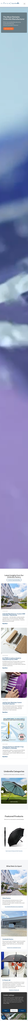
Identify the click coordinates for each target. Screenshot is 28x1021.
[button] (2, 791)
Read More (5, 623)
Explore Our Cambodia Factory (14, 947)
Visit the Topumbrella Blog (14, 580)
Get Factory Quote (8, 28)
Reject (5, 1010)
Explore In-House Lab (14, 990)
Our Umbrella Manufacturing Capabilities (14, 906)
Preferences (14, 1010)
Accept (22, 1010)
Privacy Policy (6, 1003)
